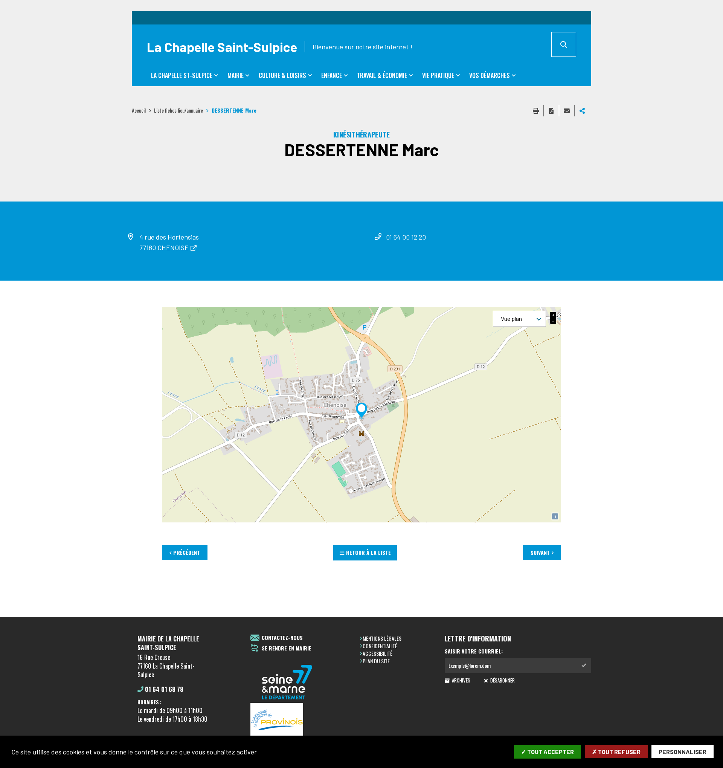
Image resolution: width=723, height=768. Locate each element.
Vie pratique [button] (438, 75)
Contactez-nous (282, 638)
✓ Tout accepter (547, 751)
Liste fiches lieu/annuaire (178, 110)
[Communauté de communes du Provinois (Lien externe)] (287, 720)
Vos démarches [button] (489, 75)
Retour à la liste (368, 552)
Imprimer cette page (535, 110)
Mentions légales (382, 638)
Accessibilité (377, 653)
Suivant (540, 552)
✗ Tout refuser (616, 751)
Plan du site (376, 661)
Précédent (186, 552)
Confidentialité (380, 646)
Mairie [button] (235, 75)
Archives (460, 680)
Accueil (139, 110)
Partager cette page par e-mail (566, 110)
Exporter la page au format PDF (551, 110)
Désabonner (501, 680)
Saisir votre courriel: (474, 651)
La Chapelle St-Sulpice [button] (181, 75)
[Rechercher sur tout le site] (563, 44)
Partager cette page (582, 110)
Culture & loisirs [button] (282, 75)
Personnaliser (682, 751)
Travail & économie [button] (382, 75)
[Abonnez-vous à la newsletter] (583, 665)
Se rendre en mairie (286, 648)
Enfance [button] (331, 75)
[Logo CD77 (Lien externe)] (287, 683)
